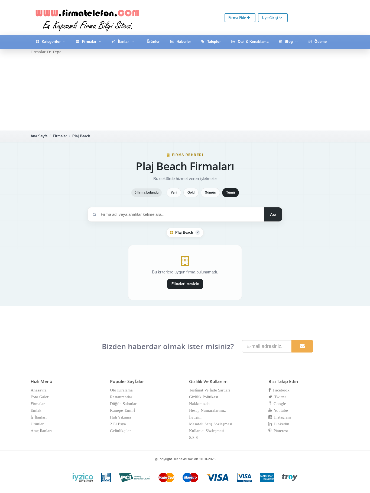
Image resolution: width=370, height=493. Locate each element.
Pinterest (279, 431)
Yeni (174, 192)
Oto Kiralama (121, 390)
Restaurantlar (121, 397)
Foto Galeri (40, 397)
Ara (273, 214)
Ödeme (320, 42)
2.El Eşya (118, 424)
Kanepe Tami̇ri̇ (122, 410)
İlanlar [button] (123, 42)
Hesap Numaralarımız (207, 410)
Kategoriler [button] (51, 42)
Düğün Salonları (124, 403)
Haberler (183, 42)
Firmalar (60, 136)
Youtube (280, 410)
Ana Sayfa (39, 136)
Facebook (280, 390)
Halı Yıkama (120, 417)
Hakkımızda (199, 403)
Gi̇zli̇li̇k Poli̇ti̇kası (203, 397)
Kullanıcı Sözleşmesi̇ (206, 431)
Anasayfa (39, 390)
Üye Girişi (270, 17)
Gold (190, 192)
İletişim (195, 417)
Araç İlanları (41, 431)
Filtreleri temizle (185, 284)
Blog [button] (289, 42)
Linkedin (280, 424)
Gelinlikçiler (120, 431)
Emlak (36, 410)
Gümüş (210, 192)
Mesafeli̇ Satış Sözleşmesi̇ (210, 424)
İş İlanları (39, 417)
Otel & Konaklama (252, 42)
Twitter (279, 397)
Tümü (230, 192)
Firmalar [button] (89, 42)
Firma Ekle (237, 17)
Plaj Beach (81, 136)
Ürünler (153, 42)
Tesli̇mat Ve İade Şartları (209, 390)
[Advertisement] (185, 92)
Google (278, 403)
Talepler (213, 42)
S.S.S (193, 437)
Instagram (281, 417)
